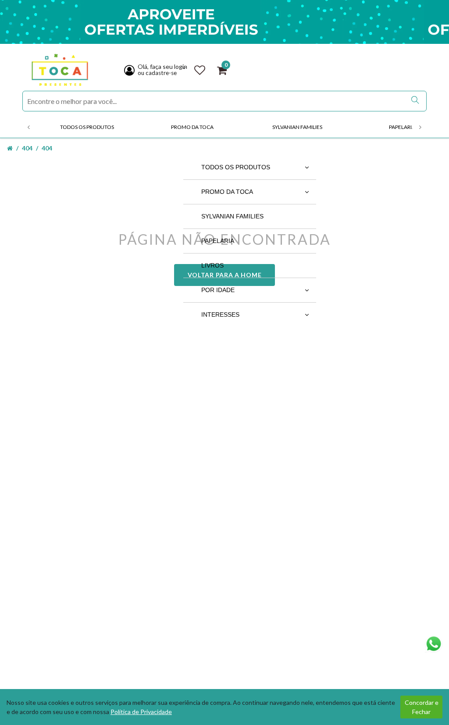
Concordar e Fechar (421, 707)
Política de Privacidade (141, 711)
